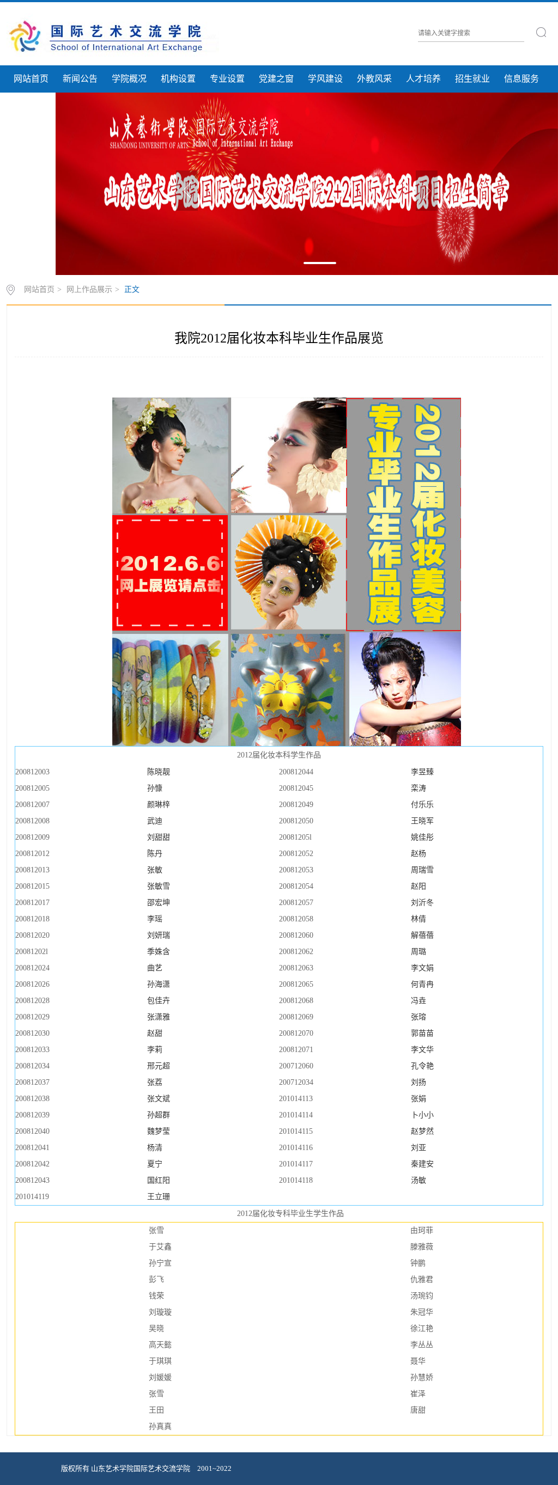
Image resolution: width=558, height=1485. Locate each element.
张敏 (154, 870)
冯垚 (418, 1001)
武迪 (154, 821)
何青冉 (422, 984)
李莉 (154, 1050)
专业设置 (227, 78)
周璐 (418, 952)
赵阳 (418, 886)
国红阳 (158, 1180)
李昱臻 (422, 772)
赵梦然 (422, 1131)
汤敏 (418, 1180)
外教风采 (374, 78)
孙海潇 (158, 984)
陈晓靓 (158, 772)
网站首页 (31, 78)
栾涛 (418, 788)
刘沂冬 (422, 903)
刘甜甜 (158, 837)
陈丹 (154, 854)
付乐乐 (422, 804)
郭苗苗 (422, 1033)
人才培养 (423, 78)
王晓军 (422, 821)
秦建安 (422, 1164)
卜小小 (422, 1115)
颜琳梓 (158, 804)
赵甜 (154, 1033)
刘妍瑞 (158, 935)
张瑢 (418, 1017)
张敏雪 (158, 886)
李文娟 (422, 968)
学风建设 (325, 78)
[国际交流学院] (113, 35)
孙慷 (154, 788)
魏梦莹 (158, 1131)
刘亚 (418, 1148)
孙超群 (158, 1115)
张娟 (418, 1099)
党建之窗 (276, 78)
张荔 (154, 1082)
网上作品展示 (89, 289)
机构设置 (178, 78)
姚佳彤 (422, 837)
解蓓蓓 (422, 935)
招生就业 (472, 78)
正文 (132, 289)
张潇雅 (158, 1017)
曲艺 (154, 968)
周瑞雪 (422, 870)
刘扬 (418, 1082)
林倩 (418, 919)
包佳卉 (158, 1001)
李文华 (422, 1050)
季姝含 (158, 952)
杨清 (154, 1148)
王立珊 (158, 1197)
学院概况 (129, 78)
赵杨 (418, 854)
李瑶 (154, 919)
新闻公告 (80, 78)
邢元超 (158, 1066)
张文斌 (158, 1099)
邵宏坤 (158, 903)
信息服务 (521, 78)
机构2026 (31, 106)
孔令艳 (422, 1066)
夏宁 (154, 1164)
